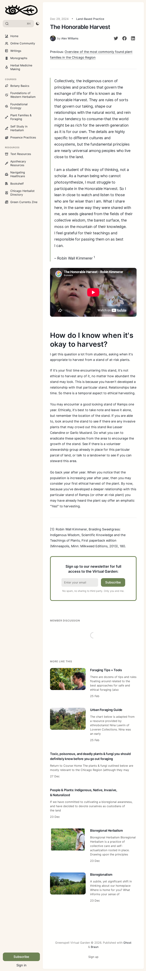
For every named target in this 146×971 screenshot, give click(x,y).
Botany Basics (19, 86)
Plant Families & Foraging (21, 117)
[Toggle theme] (37, 23)
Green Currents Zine (23, 202)
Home (14, 36)
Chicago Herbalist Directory (22, 192)
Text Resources (20, 154)
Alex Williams (69, 38)
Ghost (127, 942)
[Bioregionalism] (93, 888)
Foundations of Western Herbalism (23, 95)
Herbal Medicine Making (21, 67)
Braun (94, 947)
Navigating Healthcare (17, 174)
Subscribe (21, 957)
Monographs (18, 58)
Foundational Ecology (19, 106)
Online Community (22, 43)
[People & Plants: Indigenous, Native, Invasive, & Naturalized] (93, 804)
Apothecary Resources (18, 163)
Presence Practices (23, 137)
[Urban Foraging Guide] (93, 725)
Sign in (21, 965)
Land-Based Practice (90, 19)
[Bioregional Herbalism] (93, 846)
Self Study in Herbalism (18, 128)
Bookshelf (17, 183)
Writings (15, 51)
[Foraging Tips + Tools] (93, 683)
